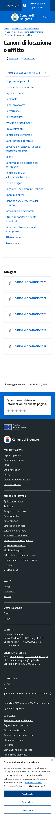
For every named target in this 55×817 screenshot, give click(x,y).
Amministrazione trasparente (18, 735)
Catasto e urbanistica (14, 526)
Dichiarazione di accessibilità (18, 750)
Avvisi (7, 586)
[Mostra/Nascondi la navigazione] (5, 17)
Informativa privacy (13, 740)
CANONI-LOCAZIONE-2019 (30, 346)
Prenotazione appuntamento (18, 720)
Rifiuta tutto (27, 810)
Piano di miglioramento (15, 754)
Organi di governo (13, 455)
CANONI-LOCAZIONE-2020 (30, 330)
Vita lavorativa (11, 570)
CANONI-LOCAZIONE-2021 (30, 314)
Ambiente (8, 506)
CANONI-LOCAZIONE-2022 (30, 298)
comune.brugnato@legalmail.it (24, 660)
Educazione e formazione (16, 535)
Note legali (9, 745)
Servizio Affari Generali (15, 653)
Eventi (7, 613)
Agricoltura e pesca (13, 501)
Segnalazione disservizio (16, 725)
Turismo (8, 565)
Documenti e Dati (12, 484)
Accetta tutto (27, 793)
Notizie (7, 596)
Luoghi (7, 618)
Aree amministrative (14, 460)
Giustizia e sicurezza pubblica (18, 540)
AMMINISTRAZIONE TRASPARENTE (24, 72)
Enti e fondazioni (12, 470)
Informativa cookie (33, 782)
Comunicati (9, 591)
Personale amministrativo (17, 479)
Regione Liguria (12, 5)
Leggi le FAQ (10, 715)
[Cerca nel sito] (45, 17)
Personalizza (27, 802)
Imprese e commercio (15, 545)
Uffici (6, 465)
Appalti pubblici (11, 516)
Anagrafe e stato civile (15, 511)
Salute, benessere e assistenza (19, 555)
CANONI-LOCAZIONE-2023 (30, 282)
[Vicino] (52, 760)
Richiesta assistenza (14, 730)
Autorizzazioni (11, 521)
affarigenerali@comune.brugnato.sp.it (29, 656)
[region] (27, 787)
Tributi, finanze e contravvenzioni (20, 560)
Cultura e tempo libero (15, 530)
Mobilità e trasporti (13, 550)
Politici (7, 474)
